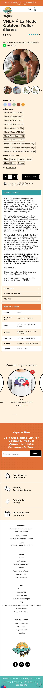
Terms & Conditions (21, 612)
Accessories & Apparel (21, 571)
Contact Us (21, 592)
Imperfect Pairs (21, 574)
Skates (21, 558)
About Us (21, 589)
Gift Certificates (21, 578)
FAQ (21, 602)
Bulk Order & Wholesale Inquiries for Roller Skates (21, 605)
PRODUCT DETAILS (12, 193)
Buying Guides (21, 630)
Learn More (21, 4)
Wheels (21, 568)
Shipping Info (21, 595)
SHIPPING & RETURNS (13, 294)
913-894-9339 (21, 536)
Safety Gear (21, 561)
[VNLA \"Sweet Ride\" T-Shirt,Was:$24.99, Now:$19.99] (21, 382)
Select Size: (8, 109)
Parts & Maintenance (22, 564)
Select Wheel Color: (11, 156)
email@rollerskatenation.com (21, 538)
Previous (2, 90)
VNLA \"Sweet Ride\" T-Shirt (21, 402)
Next (41, 90)
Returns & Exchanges (21, 599)
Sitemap (7, 682)
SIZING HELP (9, 289)
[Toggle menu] (39, 9)
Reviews (7, 299)
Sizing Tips (21, 626)
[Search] (30, 8)
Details (24, 185)
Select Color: (8, 101)
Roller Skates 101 (21, 623)
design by (18, 682)
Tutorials (21, 633)
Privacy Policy (21, 609)
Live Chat (39, 684)
